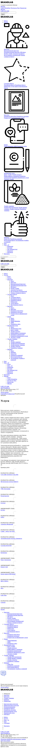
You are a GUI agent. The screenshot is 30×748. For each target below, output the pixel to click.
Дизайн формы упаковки (18, 345)
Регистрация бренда (9, 240)
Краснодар (23, 8)
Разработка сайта (22, 146)
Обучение (7, 723)
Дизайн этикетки (14, 209)
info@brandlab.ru (5, 388)
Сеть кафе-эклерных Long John (9, 474)
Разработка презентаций (17, 334)
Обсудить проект (5, 740)
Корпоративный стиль (10, 711)
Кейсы (6, 21)
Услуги (6, 22)
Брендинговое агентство (11, 704)
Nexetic (3, 609)
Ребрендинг (7, 86)
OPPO (2, 517)
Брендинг (7, 49)
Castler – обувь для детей (8, 531)
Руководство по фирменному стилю (14, 118)
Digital (6, 144)
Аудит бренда (15, 86)
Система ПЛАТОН (6, 545)
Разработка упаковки (17, 348)
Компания (10, 246)
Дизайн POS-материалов (11, 207)
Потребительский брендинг (12, 52)
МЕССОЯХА (4, 581)
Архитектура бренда (18, 53)
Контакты (10, 252)
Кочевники (4, 552)
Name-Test (7, 239)
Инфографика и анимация (11, 176)
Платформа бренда (9, 85)
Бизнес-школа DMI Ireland (8, 574)
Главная (3, 394)
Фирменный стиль (9, 173)
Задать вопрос (5, 392)
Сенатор (3, 602)
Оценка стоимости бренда (18, 293)
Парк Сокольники (6, 559)
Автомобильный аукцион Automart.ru (11, 538)
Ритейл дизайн (8, 53)
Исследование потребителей (12, 55)
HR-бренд (7, 714)
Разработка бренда (20, 85)
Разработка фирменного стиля (20, 177)
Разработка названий (16, 239)
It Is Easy (3, 503)
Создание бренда (9, 83)
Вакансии (10, 251)
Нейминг (6, 237)
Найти (2, 14)
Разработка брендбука (10, 116)
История (9, 248)
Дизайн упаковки (9, 206)
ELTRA (3, 510)
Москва (3, 9)
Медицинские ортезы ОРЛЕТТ (9, 481)
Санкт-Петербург (5, 8)
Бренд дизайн (8, 174)
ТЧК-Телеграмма (5, 488)
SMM (15, 146)
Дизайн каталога (17, 174)
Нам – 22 (6, 245)
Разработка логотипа (23, 116)
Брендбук (6, 115)
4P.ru (2, 588)
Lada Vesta (3, 595)
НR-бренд (23, 52)
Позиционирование (9, 707)
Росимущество (5, 496)
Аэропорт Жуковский (7, 524)
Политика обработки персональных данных (13, 739)
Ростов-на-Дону (15, 8)
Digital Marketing (8, 146)
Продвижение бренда (17, 305)
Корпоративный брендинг (11, 50)
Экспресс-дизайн (9, 179)
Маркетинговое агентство (11, 705)
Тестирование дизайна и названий (17, 668)
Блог (5, 243)
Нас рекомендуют (12, 249)
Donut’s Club (4, 567)
